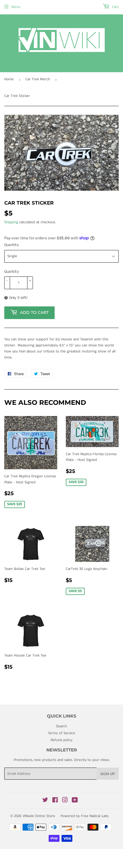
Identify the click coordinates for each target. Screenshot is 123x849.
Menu (15, 7)
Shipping (11, 222)
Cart (115, 7)
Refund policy (61, 740)
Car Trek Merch (37, 79)
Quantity (11, 245)
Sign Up (107, 774)
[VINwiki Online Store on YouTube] (75, 801)
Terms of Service (61, 733)
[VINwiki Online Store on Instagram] (65, 801)
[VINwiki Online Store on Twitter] (45, 801)
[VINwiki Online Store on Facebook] (55, 801)
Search (61, 726)
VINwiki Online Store (39, 816)
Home (9, 79)
